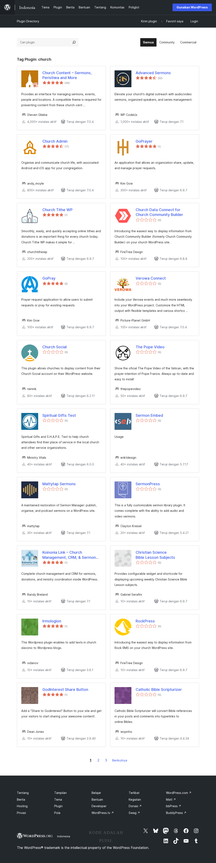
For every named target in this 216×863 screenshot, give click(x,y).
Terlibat (134, 793)
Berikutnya (119, 760)
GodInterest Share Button (65, 689)
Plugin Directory (28, 21)
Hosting (22, 806)
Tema (58, 799)
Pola (57, 813)
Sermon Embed (149, 415)
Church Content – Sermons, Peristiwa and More (67, 75)
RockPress (145, 621)
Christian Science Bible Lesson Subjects (155, 554)
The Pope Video (150, 347)
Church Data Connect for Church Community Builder (159, 212)
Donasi (135, 806)
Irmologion (51, 621)
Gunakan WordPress (192, 7)
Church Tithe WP (57, 210)
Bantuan (97, 799)
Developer (99, 806)
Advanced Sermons (153, 73)
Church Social (54, 347)
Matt (171, 799)
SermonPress (148, 484)
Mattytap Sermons (59, 484)
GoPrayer (144, 141)
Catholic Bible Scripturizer (159, 689)
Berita (21, 799)
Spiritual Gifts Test (59, 415)
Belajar (96, 793)
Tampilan (60, 793)
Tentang (23, 793)
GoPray (48, 278)
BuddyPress (176, 813)
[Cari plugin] (74, 42)
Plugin (58, 806)
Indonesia (63, 836)
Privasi (21, 813)
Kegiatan (135, 799)
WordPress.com (179, 793)
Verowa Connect (151, 278)
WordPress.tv (103, 813)
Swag (134, 813)
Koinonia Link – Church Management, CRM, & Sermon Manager (69, 555)
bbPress (173, 806)
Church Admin (55, 141)
